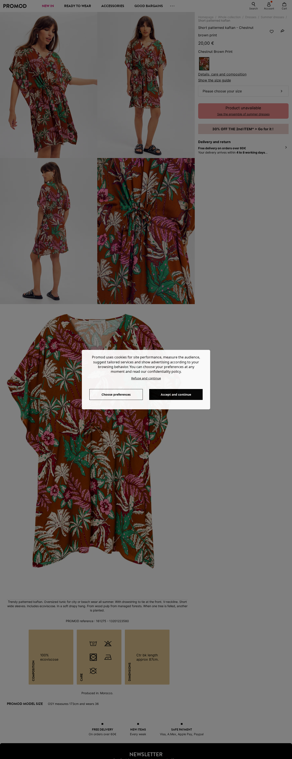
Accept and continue (176, 394)
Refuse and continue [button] (146, 378)
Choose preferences (116, 394)
